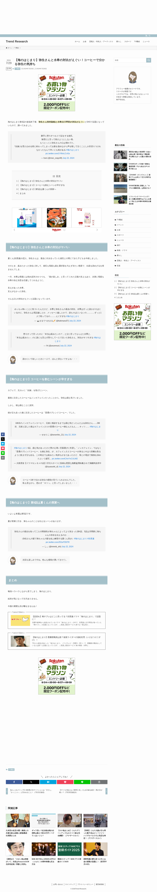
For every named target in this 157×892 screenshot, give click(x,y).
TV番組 (17, 68)
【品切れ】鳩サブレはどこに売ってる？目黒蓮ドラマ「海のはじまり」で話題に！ (66, 617)
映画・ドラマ (122, 250)
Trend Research (17, 41)
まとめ (23, 193)
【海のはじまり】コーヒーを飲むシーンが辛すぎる (42, 185)
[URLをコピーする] (99, 782)
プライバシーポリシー (85, 884)
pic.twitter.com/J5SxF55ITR (58, 542)
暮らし (119, 255)
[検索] (149, 35)
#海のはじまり (72, 150)
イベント (120, 225)
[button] (14, 782)
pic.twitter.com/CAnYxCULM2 (65, 459)
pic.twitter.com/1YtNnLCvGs (58, 153)
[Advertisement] (73, 17)
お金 (118, 230)
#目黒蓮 (90, 539)
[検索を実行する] (148, 60)
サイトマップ (70, 884)
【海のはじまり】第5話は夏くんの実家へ (38, 189)
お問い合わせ (58, 884)
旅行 (118, 245)
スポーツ (120, 235)
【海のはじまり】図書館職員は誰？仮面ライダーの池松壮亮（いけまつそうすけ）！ (66, 638)
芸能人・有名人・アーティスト (129, 260)
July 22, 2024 (68, 158)
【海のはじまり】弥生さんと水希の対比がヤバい (41, 181)
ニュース (120, 240)
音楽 (118, 266)
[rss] (146, 35)
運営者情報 (100, 884)
